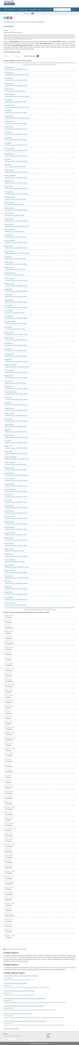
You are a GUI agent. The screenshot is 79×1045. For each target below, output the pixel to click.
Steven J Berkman (9, 565)
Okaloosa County (9, 823)
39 (42, 64)
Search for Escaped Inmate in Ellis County (15, 983)
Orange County (9, 101)
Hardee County (8, 716)
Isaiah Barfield (8, 137)
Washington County (9, 935)
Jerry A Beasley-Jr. (9, 370)
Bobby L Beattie (8, 375)
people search (61, 967)
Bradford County (8, 631)
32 (24, 64)
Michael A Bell (8, 451)
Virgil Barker (7, 159)
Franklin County (8, 695)
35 (32, 64)
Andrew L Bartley (9, 267)
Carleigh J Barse (9, 251)
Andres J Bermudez (9, 570)
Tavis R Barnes (8, 192)
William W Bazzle (9, 338)
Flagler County (8, 690)
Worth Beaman (8, 343)
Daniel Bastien (8, 294)
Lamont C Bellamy (9, 462)
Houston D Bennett (9, 532)
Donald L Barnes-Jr (9, 208)
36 (34, 64)
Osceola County (9, 502)
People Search (33, 9)
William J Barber (8, 127)
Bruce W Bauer (8, 305)
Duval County (8, 91)
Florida (6, 30)
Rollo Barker (7, 164)
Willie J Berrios (8, 576)
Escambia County (9, 684)
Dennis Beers (8, 403)
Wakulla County (9, 534)
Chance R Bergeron (9, 559)
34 (29, 64)
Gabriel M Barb (8, 116)
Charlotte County (9, 85)
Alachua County (8, 615)
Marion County (9, 258)
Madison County (8, 786)
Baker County (8, 620)
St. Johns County (9, 887)
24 (56, 62)
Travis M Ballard (8, 83)
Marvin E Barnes (8, 186)
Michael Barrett (8, 246)
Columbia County (9, 668)
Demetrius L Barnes (9, 197)
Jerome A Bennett (9, 516)
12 (26, 62)
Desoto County (8, 674)
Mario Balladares (9, 72)
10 (21, 62)
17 (39, 62)
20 (46, 62)
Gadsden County (9, 700)
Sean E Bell (7, 440)
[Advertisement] (50, 3)
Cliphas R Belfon (9, 424)
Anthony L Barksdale (10, 175)
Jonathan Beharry (9, 408)
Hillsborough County (10, 96)
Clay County (7, 658)
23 (54, 62)
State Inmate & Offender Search (13, 32)
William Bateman (9, 300)
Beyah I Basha (8, 289)
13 (28, 62)
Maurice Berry (8, 586)
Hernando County (10, 264)
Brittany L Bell (8, 446)
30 (72, 62)
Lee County (7, 764)
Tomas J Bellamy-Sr (9, 478)
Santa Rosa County (9, 871)
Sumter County (8, 898)
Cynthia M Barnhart (9, 229)
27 (64, 62)
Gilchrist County (8, 706)
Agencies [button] (40, 9)
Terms (8, 1036)
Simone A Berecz (9, 549)
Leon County (8, 329)
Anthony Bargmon (9, 148)
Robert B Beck (8, 386)
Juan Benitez (7, 500)
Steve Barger (7, 143)
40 (44, 64)
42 (49, 64)
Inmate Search (11, 952)
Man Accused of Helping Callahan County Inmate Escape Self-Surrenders (24, 1006)
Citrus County (8, 652)
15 (34, 62)
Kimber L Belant (8, 413)
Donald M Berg (8, 554)
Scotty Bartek (8, 256)
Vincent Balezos (8, 67)
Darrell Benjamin (9, 505)
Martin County (8, 802)
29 (69, 62)
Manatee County (9, 296)
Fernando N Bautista (10, 321)
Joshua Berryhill (8, 597)
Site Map (18, 1036)
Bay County (8, 204)
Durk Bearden (8, 359)
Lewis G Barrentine (9, 240)
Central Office (19, 69)
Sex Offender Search (23, 9)
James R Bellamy (9, 467)
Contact (13, 1036)
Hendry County (8, 722)
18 (41, 62)
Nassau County (8, 818)
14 (31, 62)
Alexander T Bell (9, 435)
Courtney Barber (8, 121)
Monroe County (8, 812)
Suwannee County (9, 903)
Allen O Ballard (8, 78)
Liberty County (8, 780)
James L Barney (8, 219)
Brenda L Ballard (9, 89)
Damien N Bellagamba (10, 457)
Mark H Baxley (8, 327)
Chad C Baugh (8, 311)
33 (26, 64)
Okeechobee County (10, 828)
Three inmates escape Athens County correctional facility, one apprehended (24, 998)
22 (51, 62)
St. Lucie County (9, 134)
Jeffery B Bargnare (9, 154)
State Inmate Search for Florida (25, 22)
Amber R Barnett (8, 213)
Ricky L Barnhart (8, 224)
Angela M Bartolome (10, 273)
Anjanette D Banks (9, 105)
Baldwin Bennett (8, 538)
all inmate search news (12, 1028)
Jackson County (8, 754)
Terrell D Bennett (9, 522)
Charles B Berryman (9, 603)
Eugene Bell (7, 430)
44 (54, 64)
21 (49, 62)
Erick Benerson (8, 494)
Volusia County (9, 605)
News (46, 9)
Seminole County (10, 448)
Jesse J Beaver (8, 381)
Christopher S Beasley (10, 365)
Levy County (7, 775)
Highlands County (9, 732)
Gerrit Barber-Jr (8, 132)
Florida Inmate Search (10, 22)
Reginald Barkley (9, 170)
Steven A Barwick (9, 278)
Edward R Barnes (9, 202)
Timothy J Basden (9, 283)
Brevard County (8, 636)
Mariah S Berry (8, 592)
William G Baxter (9, 332)
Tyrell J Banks (8, 100)
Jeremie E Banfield (9, 94)
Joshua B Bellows (9, 484)
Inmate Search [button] (12, 9)
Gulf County (7, 711)
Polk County (8, 231)
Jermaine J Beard (9, 354)
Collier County (8, 663)
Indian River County (9, 748)
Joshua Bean (8, 348)
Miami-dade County (10, 74)
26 (62, 62)
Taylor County (8, 908)
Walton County (8, 930)
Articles (50, 9)
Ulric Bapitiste (8, 110)
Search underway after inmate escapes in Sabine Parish (19, 991)
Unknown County (10, 69)
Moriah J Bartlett (8, 262)
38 (39, 64)
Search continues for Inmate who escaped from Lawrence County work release (25, 1021)
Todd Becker (7, 397)
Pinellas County (9, 123)
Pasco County (9, 166)
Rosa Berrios (7, 581)
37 (37, 64)
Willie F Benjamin (9, 511)
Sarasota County (9, 177)
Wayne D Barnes (9, 181)
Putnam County (8, 866)
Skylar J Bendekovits (10, 489)
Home (6, 9)
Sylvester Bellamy (9, 473)
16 (36, 62)
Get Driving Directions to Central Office (15, 949)
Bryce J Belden (8, 419)
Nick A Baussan (8, 316)
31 (74, 62)
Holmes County (8, 743)
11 (23, 62)
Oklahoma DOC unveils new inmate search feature (17, 1013)
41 (47, 64)
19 (44, 62)
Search (74, 9)
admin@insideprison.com (16, 37)
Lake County (7, 759)
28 (67, 62)
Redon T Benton (8, 543)
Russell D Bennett (9, 527)
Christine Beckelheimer (10, 392)
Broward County (9, 112)
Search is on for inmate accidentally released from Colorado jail (21, 976)
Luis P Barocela (8, 235)
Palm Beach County (10, 567)
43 (52, 64)
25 (59, 62)
